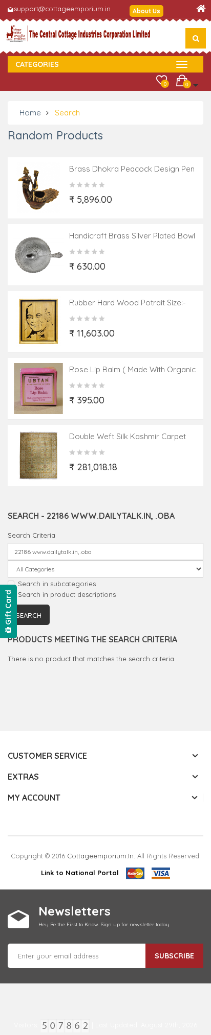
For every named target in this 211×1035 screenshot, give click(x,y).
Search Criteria (31, 535)
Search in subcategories (57, 584)
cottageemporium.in (100, 856)
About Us (146, 11)
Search (67, 112)
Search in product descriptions (67, 594)
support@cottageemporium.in (62, 9)
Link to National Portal (80, 873)
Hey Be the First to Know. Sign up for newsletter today (104, 924)
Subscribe (174, 955)
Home (30, 112)
